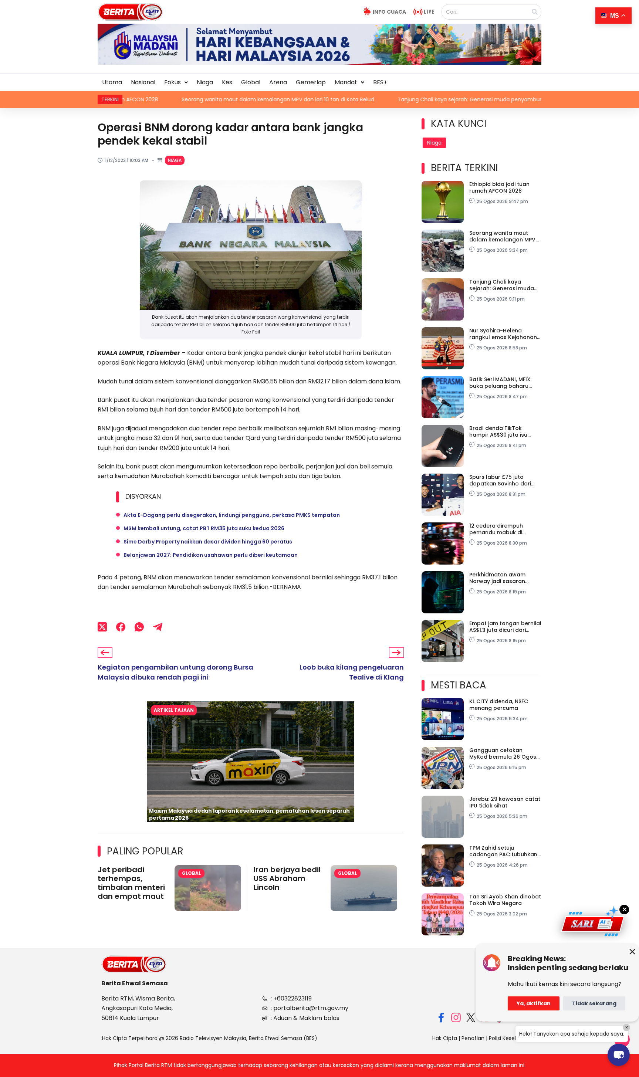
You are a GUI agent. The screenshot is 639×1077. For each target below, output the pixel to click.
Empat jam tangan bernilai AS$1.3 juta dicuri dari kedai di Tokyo (505, 626)
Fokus (172, 82)
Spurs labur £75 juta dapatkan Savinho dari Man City (500, 480)
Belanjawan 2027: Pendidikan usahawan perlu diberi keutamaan (211, 555)
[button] (176, 82)
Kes (227, 82)
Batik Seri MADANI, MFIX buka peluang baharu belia (499, 382)
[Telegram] (157, 627)
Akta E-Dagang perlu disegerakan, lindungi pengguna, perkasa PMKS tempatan (232, 515)
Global (250, 82)
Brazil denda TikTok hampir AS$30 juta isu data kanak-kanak (498, 431)
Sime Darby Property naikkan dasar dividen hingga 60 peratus (208, 541)
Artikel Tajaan (174, 710)
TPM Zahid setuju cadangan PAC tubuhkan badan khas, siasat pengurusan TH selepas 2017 (503, 851)
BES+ (380, 82)
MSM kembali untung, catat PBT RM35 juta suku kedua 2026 (204, 528)
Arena (278, 82)
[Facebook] (120, 627)
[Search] (534, 11)
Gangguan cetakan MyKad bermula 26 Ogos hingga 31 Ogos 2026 (502, 753)
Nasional (143, 82)
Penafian (473, 1038)
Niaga (205, 82)
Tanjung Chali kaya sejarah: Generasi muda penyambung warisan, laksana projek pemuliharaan (457, 99)
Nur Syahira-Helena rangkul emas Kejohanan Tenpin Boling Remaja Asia (504, 334)
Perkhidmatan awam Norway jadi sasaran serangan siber (497, 578)
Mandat (346, 82)
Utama (112, 82)
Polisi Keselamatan (513, 1038)
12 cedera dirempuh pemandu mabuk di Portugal (496, 529)
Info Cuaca (389, 12)
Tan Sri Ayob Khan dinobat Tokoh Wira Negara (505, 900)
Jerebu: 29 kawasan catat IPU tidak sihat (504, 802)
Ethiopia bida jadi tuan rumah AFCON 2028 (499, 187)
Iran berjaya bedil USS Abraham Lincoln (287, 878)
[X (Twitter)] (102, 627)
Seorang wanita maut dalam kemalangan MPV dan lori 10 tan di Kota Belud (214, 99)
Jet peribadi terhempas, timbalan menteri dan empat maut (131, 882)
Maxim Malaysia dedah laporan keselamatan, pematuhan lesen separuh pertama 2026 (249, 814)
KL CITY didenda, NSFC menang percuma (498, 704)
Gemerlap (311, 82)
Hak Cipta (444, 1038)
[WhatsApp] (139, 627)
